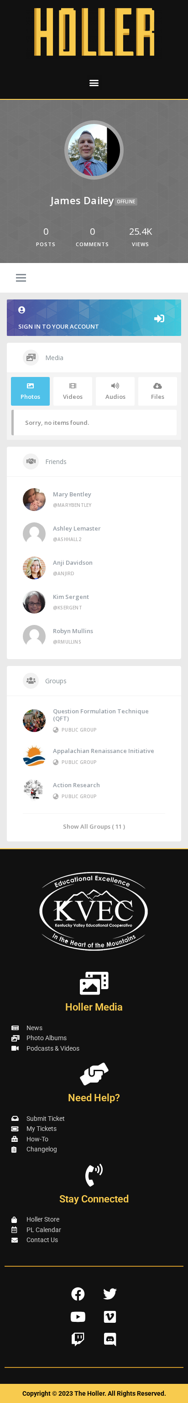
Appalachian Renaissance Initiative (103, 751)
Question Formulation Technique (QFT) (101, 714)
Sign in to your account (58, 326)
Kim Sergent (71, 597)
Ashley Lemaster (77, 528)
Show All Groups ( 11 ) (94, 826)
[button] (94, 82)
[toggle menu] (21, 278)
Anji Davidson (73, 562)
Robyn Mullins (73, 631)
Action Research (76, 785)
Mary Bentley (72, 494)
